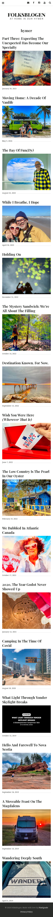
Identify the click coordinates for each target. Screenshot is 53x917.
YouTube (43, 3)
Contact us (27, 3)
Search (49, 3)
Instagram (38, 3)
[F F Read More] (26, 68)
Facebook (32, 3)
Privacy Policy (26, 912)
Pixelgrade (43, 907)
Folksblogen (26, 14)
